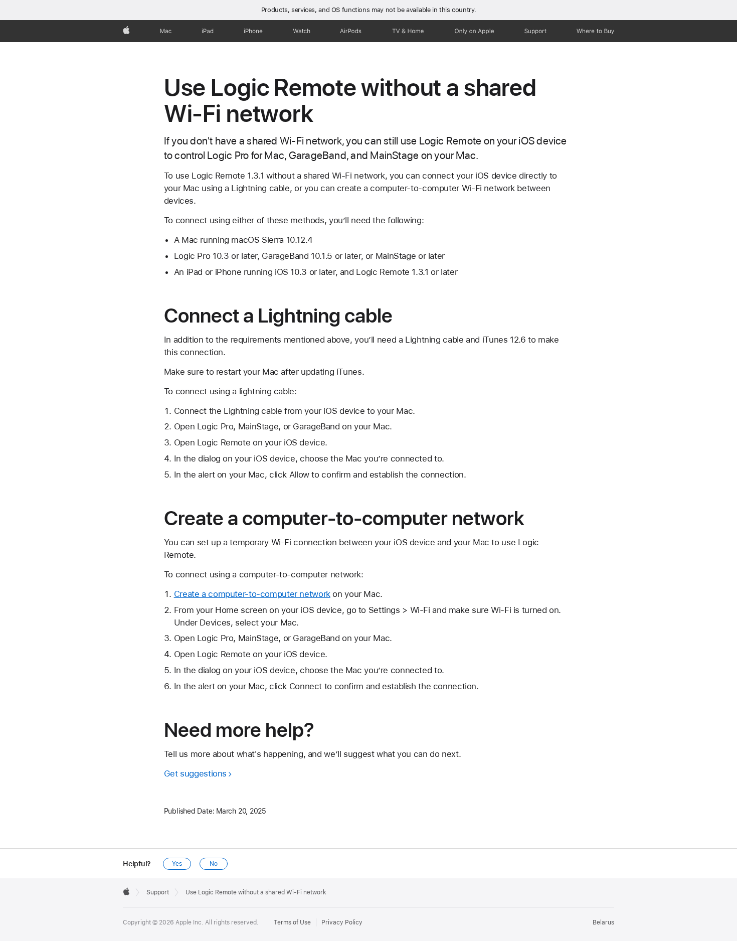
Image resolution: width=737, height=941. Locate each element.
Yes (177, 863)
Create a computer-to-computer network (252, 594)
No (214, 863)
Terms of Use (292, 922)
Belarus (603, 922)
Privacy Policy (341, 922)
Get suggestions (195, 773)
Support (157, 892)
